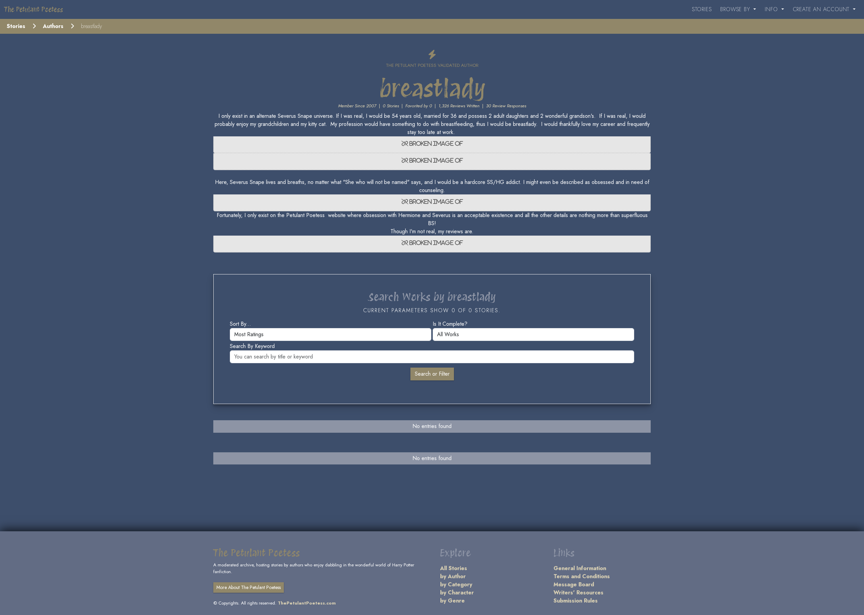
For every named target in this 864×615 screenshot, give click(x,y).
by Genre (452, 601)
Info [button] (772, 9)
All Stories (453, 568)
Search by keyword (252, 346)
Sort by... (240, 324)
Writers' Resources (578, 592)
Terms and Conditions (582, 576)
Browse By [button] (736, 9)
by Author (453, 576)
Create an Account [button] (822, 9)
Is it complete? (450, 324)
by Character (457, 592)
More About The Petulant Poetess (248, 587)
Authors (53, 26)
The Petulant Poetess (33, 9)
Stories (702, 9)
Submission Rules (576, 601)
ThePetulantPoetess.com (307, 603)
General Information (580, 568)
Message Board (574, 584)
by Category (456, 584)
